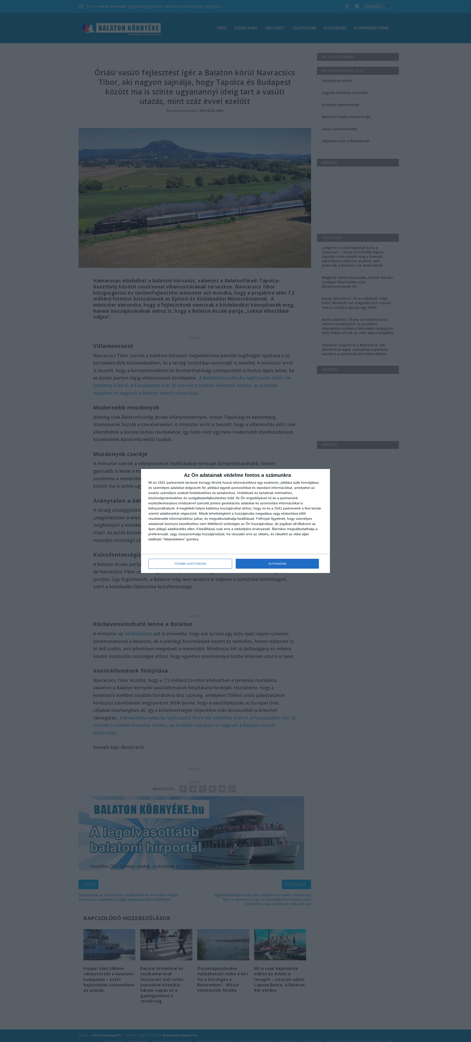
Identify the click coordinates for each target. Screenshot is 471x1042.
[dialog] (235, 521)
